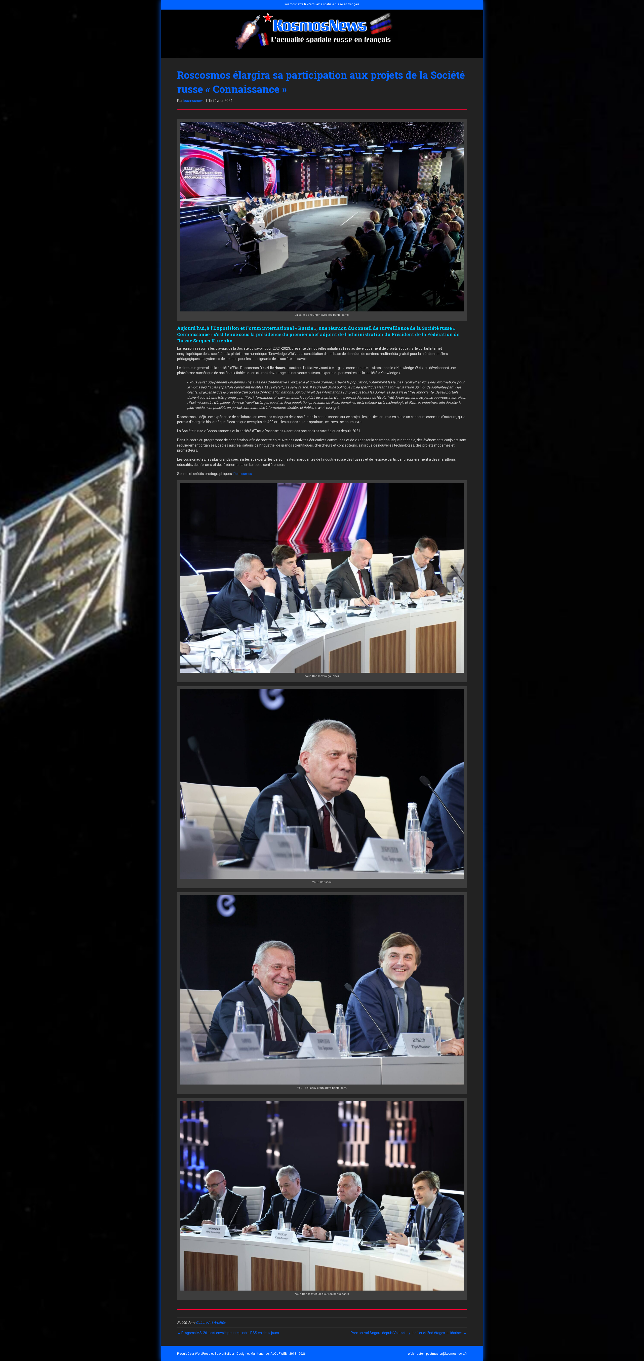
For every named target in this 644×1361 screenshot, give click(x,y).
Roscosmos (242, 474)
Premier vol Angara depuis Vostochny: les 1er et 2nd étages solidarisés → (409, 1333)
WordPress (202, 1353)
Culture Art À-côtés (210, 1322)
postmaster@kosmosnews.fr (446, 1353)
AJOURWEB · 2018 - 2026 (288, 1353)
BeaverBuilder (224, 1353)
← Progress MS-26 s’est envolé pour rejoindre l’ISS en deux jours (228, 1333)
